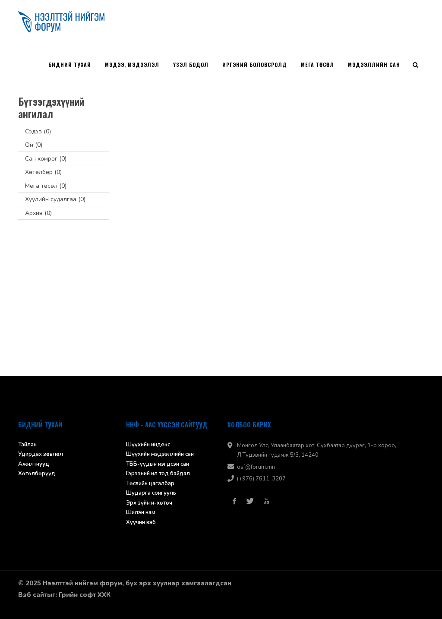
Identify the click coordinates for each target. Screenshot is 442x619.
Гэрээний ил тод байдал (158, 473)
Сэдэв (38, 131)
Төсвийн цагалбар (150, 483)
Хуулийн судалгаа (55, 199)
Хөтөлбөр (43, 172)
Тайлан (27, 444)
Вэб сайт (32, 595)
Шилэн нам (140, 512)
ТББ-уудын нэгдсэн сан (157, 464)
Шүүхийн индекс (148, 444)
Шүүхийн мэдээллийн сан (160, 454)
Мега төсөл (45, 186)
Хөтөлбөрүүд (36, 473)
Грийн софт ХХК (84, 595)
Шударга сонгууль (151, 493)
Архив (38, 213)
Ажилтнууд (33, 464)
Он (33, 145)
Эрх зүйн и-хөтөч (149, 503)
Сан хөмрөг (45, 159)
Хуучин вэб (141, 522)
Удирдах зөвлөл (40, 454)
